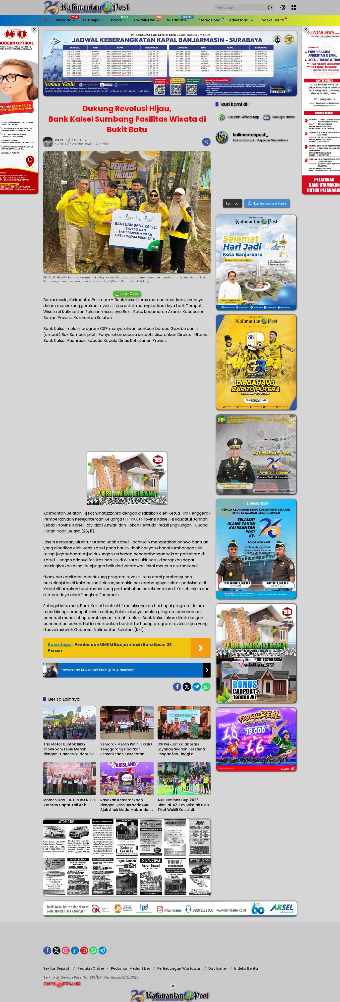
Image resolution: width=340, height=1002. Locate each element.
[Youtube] (84, 950)
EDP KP (59, 140)
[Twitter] (187, 687)
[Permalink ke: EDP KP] (49, 141)
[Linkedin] (75, 950)
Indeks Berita (246, 968)
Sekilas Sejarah (56, 968)
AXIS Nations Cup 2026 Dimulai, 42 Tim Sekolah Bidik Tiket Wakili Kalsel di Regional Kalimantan (183, 805)
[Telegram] (196, 687)
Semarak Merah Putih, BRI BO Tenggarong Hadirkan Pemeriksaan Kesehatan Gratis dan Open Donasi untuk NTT (126, 749)
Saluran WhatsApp (243, 116)
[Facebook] (177, 687)
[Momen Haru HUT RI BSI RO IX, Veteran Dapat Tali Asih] (69, 778)
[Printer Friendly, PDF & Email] (127, 294)
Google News (283, 116)
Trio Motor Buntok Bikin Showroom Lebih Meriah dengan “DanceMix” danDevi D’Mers (68, 749)
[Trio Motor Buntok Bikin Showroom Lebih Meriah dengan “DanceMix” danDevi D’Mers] (69, 722)
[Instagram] (66, 950)
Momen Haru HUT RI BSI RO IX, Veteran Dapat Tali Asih (69, 802)
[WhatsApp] (206, 687)
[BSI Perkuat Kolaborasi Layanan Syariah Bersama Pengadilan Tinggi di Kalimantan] (184, 722)
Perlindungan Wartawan (179, 968)
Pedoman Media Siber (130, 968)
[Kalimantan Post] (86, 7)
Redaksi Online (90, 968)
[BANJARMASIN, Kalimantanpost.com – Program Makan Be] (256, 172)
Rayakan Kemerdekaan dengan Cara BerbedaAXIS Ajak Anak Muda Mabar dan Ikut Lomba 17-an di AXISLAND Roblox (125, 805)
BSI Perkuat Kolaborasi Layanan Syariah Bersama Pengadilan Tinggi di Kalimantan (181, 749)
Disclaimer (217, 968)
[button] (270, 7)
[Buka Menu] (294, 7)
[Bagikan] (206, 142)
